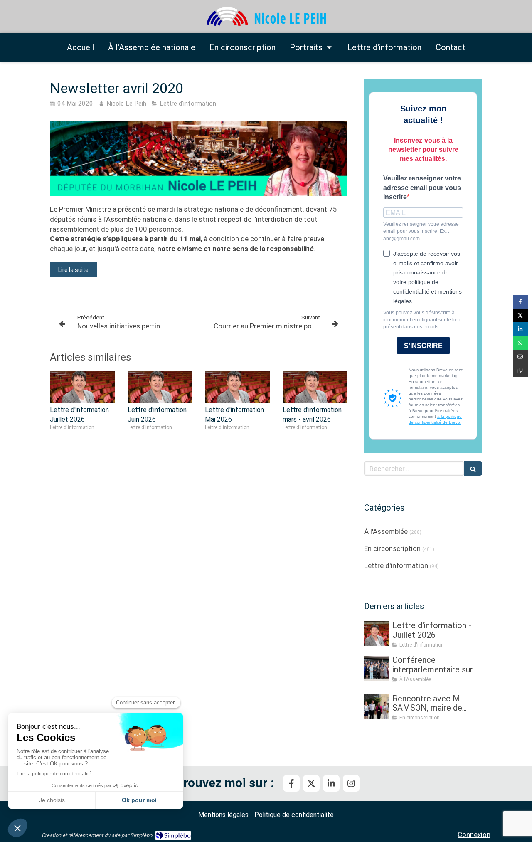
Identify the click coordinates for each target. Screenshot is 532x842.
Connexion (474, 834)
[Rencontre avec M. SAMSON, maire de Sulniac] (376, 706)
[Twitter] (311, 783)
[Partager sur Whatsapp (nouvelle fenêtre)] (520, 343)
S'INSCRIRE (423, 345)
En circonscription (392, 548)
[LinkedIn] (331, 783)
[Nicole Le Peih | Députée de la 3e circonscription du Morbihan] (266, 17)
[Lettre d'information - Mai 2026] (237, 387)
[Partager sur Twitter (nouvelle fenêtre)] (520, 315)
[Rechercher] (473, 468)
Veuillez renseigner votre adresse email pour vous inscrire (422, 188)
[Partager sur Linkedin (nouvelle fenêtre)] (520, 329)
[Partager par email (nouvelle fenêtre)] (520, 356)
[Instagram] (351, 783)
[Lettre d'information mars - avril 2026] (315, 387)
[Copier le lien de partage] (520, 370)
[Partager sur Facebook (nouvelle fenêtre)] (520, 302)
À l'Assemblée (386, 531)
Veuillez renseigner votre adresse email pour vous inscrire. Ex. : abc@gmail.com (421, 231)
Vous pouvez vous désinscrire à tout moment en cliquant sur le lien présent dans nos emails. (422, 320)
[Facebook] (291, 783)
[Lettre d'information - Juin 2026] (160, 387)
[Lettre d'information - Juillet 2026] (82, 387)
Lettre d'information (396, 565)
